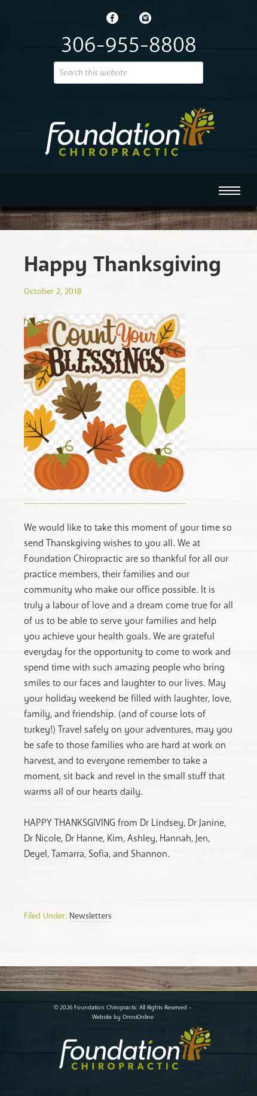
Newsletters (90, 916)
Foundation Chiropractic (128, 132)
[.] (112, 18)
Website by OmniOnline (123, 1017)
